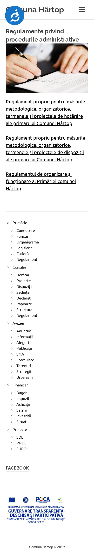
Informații (24, 336)
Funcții (22, 236)
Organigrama (27, 241)
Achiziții (23, 404)
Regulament (26, 259)
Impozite (24, 398)
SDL (19, 437)
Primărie (20, 222)
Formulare (25, 359)
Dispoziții (24, 286)
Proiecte (23, 280)
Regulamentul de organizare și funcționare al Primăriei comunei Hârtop (41, 181)
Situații (22, 421)
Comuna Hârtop (35, 9)
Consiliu (19, 266)
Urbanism (24, 377)
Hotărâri (23, 274)
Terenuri (23, 365)
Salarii (21, 409)
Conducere (25, 230)
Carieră (22, 253)
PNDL (21, 442)
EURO (21, 448)
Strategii (23, 371)
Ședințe (23, 292)
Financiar (20, 384)
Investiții (23, 415)
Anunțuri (24, 330)
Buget (21, 392)
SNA (20, 353)
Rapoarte (24, 303)
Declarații (24, 297)
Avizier (19, 323)
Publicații (24, 348)
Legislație (24, 247)
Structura (24, 309)
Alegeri (22, 342)
